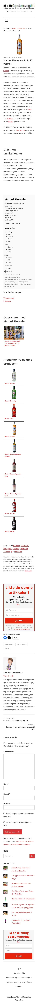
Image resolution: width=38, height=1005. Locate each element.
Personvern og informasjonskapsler (19, 978)
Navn (6, 784)
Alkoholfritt (6, 57)
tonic (30, 110)
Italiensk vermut (9, 644)
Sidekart (19, 986)
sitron (10, 122)
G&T (18, 625)
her (18, 604)
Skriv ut (9, 271)
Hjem (19, 969)
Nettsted (6, 804)
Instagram (7, 549)
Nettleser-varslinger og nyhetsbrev (19, 982)
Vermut (7, 648)
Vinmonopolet (8, 298)
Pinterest (24, 549)
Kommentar (8, 752)
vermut (6, 71)
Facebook (24, 546)
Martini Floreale (21, 644)
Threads (6, 552)
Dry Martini (20, 130)
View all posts (8, 676)
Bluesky (16, 546)
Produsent (7, 301)
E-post (6, 794)
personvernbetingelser (21, 629)
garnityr (10, 119)
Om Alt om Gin (19, 973)
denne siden (28, 571)
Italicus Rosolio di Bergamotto (23, 899)
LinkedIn (16, 549)
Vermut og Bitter (16, 57)
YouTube (18, 552)
